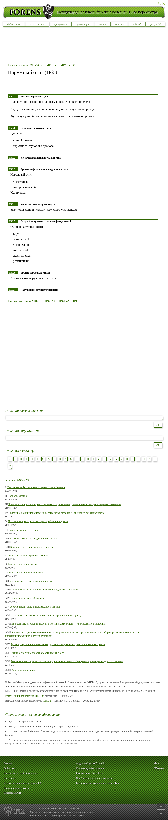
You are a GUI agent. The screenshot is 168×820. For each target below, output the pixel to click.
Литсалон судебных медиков (90, 768)
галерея (119, 24)
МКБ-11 (47, 700)
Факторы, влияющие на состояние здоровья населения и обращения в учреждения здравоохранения (67, 661)
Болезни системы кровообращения (28, 555)
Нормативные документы (16, 788)
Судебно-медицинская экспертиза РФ (22, 783)
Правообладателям (13, 793)
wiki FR (137, 24)
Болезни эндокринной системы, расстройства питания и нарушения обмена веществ (56, 512)
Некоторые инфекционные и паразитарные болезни (36, 487)
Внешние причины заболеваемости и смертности (37, 652)
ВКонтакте (159, 768)
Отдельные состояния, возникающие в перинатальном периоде (46, 615)
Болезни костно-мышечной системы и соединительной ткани (44, 589)
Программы (9, 778)
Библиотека (9, 768)
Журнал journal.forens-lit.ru (89, 773)
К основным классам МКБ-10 (24, 301)
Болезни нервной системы (23, 529)
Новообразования (17, 495)
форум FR (155, 24)
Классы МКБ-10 (30, 65)
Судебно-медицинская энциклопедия (94, 778)
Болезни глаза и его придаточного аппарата (34, 538)
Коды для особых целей (24, 669)
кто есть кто (37, 24)
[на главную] (30, 12)
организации (83, 24)
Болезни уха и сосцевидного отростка (31, 547)
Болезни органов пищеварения (26, 572)
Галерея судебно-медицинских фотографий (97, 783)
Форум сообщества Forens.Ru (90, 763)
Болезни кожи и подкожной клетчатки (31, 581)
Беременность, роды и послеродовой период (35, 606)
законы (102, 24)
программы (60, 24)
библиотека (14, 24)
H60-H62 (62, 65)
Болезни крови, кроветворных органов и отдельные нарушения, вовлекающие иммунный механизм (64, 504)
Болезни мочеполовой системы (28, 598)
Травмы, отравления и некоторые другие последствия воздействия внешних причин (58, 644)
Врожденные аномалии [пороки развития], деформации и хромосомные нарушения (58, 623)
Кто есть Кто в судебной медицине (21, 773)
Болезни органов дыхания (22, 564)
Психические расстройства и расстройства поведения (38, 521)
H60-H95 (48, 65)
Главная (12, 65)
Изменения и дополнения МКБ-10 (24, 695)
